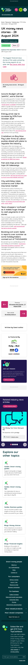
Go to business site (7, 14)
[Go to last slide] (3, 444)
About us (14, 565)
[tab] (11, 444)
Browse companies (14, 587)
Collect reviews (14, 594)
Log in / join (14, 582)
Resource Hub (14, 585)
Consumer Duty (14, 599)
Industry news (15, 22)
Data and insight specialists (14, 597)
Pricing (14, 602)
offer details (14, 649)
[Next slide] (25, 444)
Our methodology (14, 567)
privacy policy (15, 651)
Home (2, 22)
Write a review (8, 380)
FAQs (14, 570)
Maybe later (22, 660)
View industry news (10, 406)
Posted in (10, 41)
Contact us (14, 572)
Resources (8, 22)
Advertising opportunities (14, 605)
